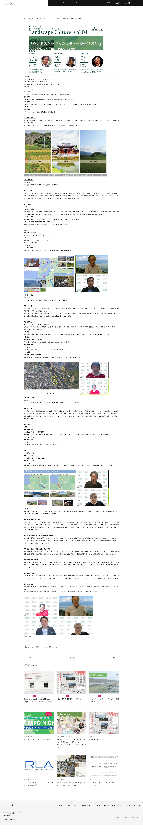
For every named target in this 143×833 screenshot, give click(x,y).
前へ (30, 657)
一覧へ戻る (72, 658)
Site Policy (13, 819)
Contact (5, 819)
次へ (114, 658)
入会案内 (118, 3)
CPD (120, 805)
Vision (68, 805)
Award (114, 805)
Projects (97, 805)
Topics (75, 805)
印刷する (54, 647)
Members (106, 805)
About (61, 805)
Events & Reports (86, 805)
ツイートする (43, 647)
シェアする (31, 647)
